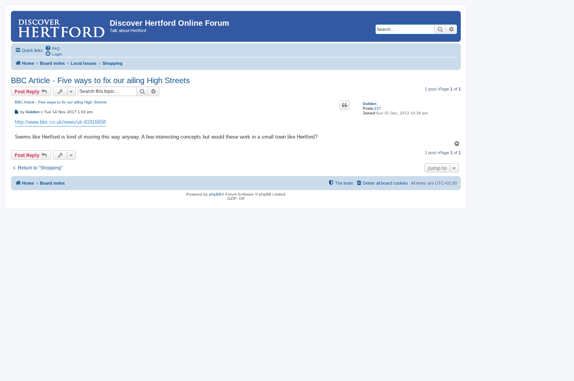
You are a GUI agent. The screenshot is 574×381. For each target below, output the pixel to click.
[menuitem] (52, 48)
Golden (369, 103)
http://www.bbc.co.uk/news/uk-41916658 (60, 122)
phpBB (215, 194)
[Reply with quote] (344, 105)
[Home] (61, 25)
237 (377, 108)
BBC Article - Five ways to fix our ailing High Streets (100, 80)
